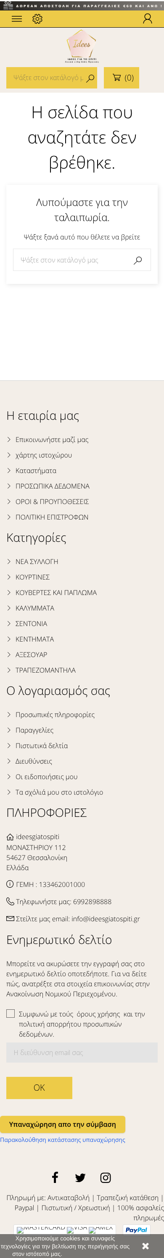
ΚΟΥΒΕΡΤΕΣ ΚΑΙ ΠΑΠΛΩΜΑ (56, 592)
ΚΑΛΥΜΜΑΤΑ (35, 608)
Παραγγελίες (34, 730)
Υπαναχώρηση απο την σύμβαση (62, 1124)
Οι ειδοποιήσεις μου (46, 776)
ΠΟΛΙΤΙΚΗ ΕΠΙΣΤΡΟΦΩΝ (52, 517)
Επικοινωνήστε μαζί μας (52, 439)
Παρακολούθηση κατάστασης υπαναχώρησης (62, 1140)
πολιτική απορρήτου (50, 1024)
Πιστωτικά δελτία (42, 745)
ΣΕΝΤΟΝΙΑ (31, 623)
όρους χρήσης (99, 1014)
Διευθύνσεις (34, 761)
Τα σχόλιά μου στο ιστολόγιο (59, 792)
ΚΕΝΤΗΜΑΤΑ (35, 639)
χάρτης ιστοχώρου (44, 455)
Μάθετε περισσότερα (91, 1253)
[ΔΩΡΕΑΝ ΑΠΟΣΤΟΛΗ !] (82, 5)
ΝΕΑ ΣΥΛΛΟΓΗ (37, 561)
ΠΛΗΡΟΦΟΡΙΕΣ (46, 813)
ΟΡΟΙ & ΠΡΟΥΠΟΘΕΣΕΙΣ (52, 501)
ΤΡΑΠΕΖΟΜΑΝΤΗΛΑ (46, 670)
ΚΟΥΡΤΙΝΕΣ (33, 577)
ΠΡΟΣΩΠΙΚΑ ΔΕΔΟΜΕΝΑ (53, 486)
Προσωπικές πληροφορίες (55, 714)
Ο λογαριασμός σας (58, 691)
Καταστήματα (36, 470)
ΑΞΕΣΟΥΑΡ (31, 654)
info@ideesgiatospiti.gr (105, 918)
